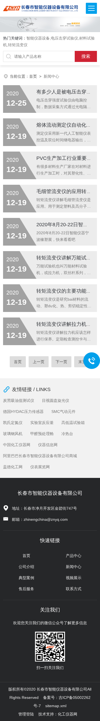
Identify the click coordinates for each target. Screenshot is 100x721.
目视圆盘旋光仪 (55, 400)
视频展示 (73, 578)
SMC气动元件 (63, 411)
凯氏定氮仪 (12, 422)
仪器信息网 (48, 445)
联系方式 (73, 589)
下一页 (61, 362)
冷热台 (67, 433)
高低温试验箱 (73, 422)
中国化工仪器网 (16, 445)
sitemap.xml (55, 706)
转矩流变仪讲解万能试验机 (66, 258)
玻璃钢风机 (12, 433)
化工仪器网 (67, 714)
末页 (82, 362)
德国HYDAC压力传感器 (23, 411)
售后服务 (26, 589)
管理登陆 (26, 714)
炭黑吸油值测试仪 (18, 400)
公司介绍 (26, 566)
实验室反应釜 (42, 422)
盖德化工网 (12, 467)
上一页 (38, 362)
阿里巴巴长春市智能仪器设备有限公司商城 (40, 456)
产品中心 (73, 555)
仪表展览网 (40, 467)
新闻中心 (73, 566)
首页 (33, 76)
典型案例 (26, 578)
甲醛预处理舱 (42, 433)
